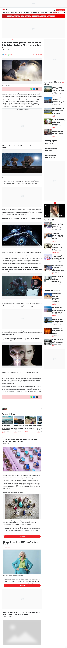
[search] (54, 10)
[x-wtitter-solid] (37, 89)
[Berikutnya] (42, 484)
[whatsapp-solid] (31, 89)
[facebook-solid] (34, 89)
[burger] (64, 12)
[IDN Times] (6, 9)
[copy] (40, 89)
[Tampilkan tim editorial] (41, 409)
